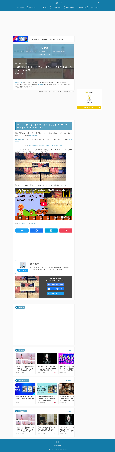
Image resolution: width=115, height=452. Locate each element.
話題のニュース (33, 7)
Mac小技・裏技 (82, 7)
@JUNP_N (18, 82)
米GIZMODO (24, 223)
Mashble (40, 85)
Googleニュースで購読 (57, 284)
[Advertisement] (57, 23)
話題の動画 (18, 63)
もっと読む (68, 350)
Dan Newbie (33, 135)
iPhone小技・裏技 (70, 7)
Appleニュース (57, 7)
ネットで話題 (20, 7)
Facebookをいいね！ (57, 289)
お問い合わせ (57, 445)
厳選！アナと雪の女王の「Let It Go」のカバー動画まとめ (46, 146)
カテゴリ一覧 (94, 7)
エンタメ (45, 7)
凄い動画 (24, 63)
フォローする (23, 270)
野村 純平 (34, 263)
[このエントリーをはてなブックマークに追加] (51, 230)
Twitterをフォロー (57, 293)
